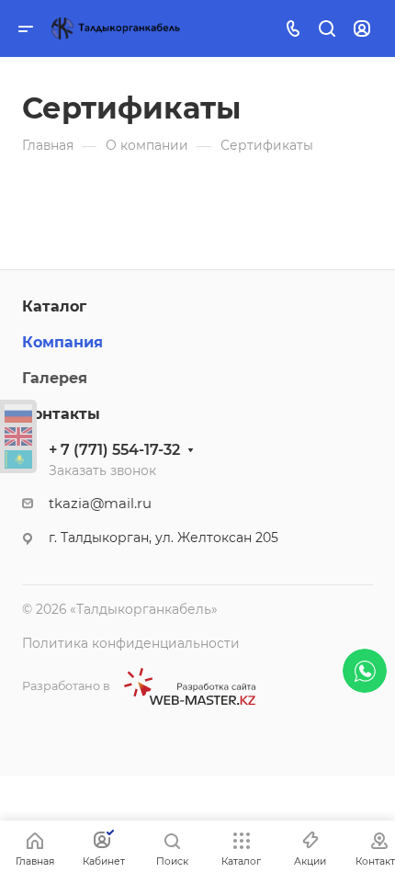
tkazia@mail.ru (100, 503)
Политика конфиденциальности (131, 643)
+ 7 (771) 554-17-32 (114, 450)
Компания (62, 342)
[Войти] (362, 29)
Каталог (54, 306)
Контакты (61, 414)
